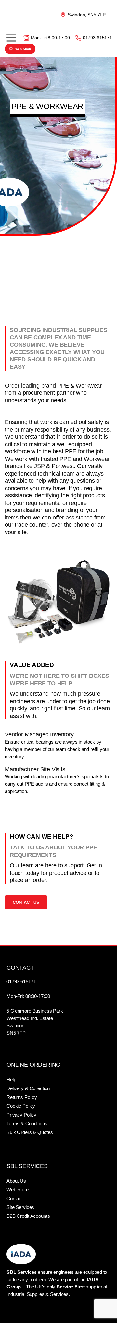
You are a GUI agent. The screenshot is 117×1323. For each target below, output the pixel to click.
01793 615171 (97, 37)
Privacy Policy (21, 1114)
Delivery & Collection (28, 1088)
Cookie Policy (20, 1106)
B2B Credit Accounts (28, 1216)
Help (11, 1079)
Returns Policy (21, 1097)
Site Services (20, 1207)
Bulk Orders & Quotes (29, 1132)
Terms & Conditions (26, 1123)
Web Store (17, 1189)
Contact (14, 1198)
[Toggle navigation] (11, 37)
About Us (16, 1181)
